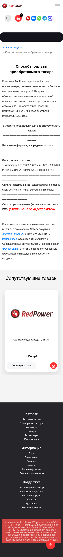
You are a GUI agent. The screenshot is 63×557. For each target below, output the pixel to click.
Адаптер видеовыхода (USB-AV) (31, 339)
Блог (31, 453)
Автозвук (31, 427)
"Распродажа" (10, 248)
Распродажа (31, 439)
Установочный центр (31, 487)
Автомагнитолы (31, 419)
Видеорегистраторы (31, 423)
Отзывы (31, 461)
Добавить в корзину (53, 365)
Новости (31, 465)
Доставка (31, 503)
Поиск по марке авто (31, 473)
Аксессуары (32, 435)
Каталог (31, 414)
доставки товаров (12, 233)
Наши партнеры (31, 469)
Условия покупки (12, 47)
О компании (31, 457)
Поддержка (31, 482)
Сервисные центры (31, 491)
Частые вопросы (31, 495)
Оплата (31, 499)
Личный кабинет (31, 507)
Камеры (31, 431)
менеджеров (9, 238)
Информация (31, 448)
